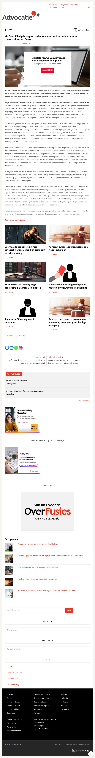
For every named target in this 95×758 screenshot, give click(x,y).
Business (10, 698)
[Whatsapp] (16, 348)
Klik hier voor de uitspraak (15, 220)
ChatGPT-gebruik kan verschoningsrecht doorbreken (38, 567)
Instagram (65, 702)
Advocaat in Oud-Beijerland (16, 381)
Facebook (64, 695)
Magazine (64, 5)
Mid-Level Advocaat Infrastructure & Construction (25, 391)
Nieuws (10, 695)
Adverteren (11, 727)
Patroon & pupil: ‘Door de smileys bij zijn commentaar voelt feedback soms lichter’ (50, 556)
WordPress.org (13, 685)
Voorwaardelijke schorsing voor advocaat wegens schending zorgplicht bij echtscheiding (25, 250)
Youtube (64, 706)
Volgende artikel (54, 357)
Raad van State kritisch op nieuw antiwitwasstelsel (37, 579)
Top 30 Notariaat (40, 702)
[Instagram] (21, 348)
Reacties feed (13, 679)
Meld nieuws (12, 723)
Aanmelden (48, 70)
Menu (10, 30)
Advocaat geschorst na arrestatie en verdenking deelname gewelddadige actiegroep (67, 322)
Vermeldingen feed (15, 673)
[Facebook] (7, 348)
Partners (37, 713)
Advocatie (21, 16)
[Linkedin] (12, 348)
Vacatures (38, 709)
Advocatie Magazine (42, 706)
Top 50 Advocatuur (41, 698)
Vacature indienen (14, 731)
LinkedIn (64, 698)
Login (10, 667)
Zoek (70, 610)
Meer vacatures (83, 401)
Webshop (74, 5)
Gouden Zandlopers (42, 695)
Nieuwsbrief (53, 5)
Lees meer (9, 257)
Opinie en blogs (13, 709)
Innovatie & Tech (13, 706)
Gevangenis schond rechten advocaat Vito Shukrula (38, 544)
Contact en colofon (56, 8)
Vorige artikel (40, 357)
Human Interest (13, 702)
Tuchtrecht (20, 335)
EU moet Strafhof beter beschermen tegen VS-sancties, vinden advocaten (46, 591)
